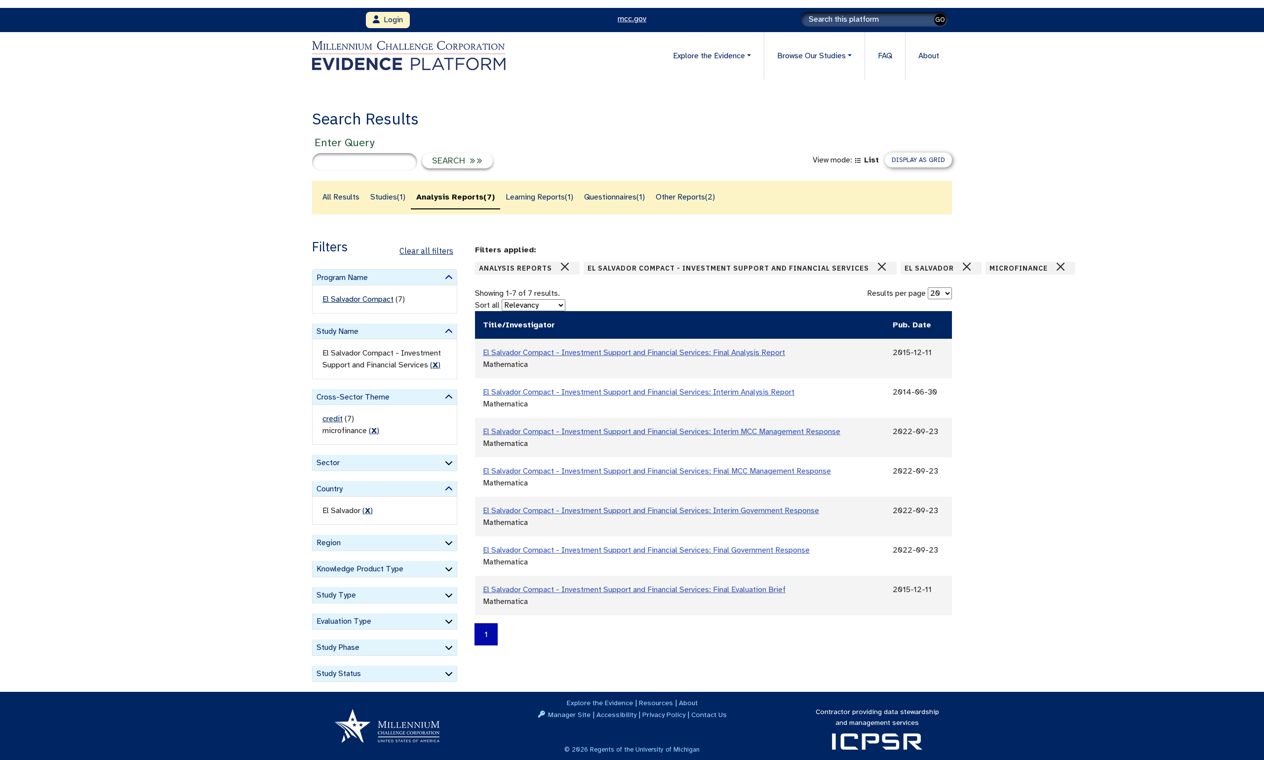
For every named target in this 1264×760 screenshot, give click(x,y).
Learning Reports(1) (539, 197)
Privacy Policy (663, 714)
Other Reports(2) (685, 197)
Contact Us (709, 714)
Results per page (896, 293)
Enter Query (344, 142)
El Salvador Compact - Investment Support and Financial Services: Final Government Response (646, 550)
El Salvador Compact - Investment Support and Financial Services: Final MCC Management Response (657, 471)
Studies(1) (387, 197)
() (435, 365)
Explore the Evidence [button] (709, 56)
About (928, 56)
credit (332, 419)
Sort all (487, 305)
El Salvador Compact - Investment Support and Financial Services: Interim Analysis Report (638, 392)
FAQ (885, 56)
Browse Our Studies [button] (811, 56)
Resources (656, 702)
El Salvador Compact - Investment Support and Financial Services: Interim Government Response (651, 511)
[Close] (565, 267)
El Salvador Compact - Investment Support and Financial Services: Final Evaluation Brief (634, 590)
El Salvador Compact (358, 299)
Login (391, 20)
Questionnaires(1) (614, 197)
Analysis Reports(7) (455, 197)
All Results (340, 197)
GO (940, 19)
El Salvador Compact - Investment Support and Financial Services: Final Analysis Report (634, 353)
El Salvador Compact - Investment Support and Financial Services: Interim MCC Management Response (661, 432)
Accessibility (616, 714)
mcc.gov (632, 19)
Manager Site (569, 714)
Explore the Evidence (600, 702)
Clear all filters (426, 251)
